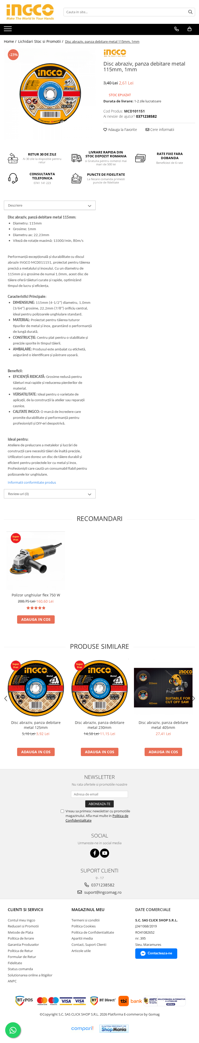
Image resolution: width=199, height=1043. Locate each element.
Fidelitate (15, 963)
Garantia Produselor (23, 944)
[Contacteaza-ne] (176, 29)
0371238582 (102, 884)
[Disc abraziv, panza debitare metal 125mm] (35, 688)
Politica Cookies (84, 926)
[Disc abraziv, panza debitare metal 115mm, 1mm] (50, 94)
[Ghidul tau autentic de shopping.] (82, 1029)
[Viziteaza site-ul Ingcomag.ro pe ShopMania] (114, 1029)
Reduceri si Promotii (23, 926)
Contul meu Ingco (21, 920)
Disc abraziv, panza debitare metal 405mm (163, 725)
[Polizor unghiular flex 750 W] (35, 560)
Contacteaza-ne (160, 953)
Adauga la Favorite (122, 129)
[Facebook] (94, 853)
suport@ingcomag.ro (102, 892)
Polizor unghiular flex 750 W (36, 595)
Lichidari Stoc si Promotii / (41, 41)
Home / (10, 41)
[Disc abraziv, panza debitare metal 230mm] (99, 688)
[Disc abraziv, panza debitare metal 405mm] (163, 688)
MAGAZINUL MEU (88, 909)
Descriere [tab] (15, 205)
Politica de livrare (21, 938)
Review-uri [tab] (18, 493)
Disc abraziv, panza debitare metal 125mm (36, 725)
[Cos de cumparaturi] (189, 29)
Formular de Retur (22, 956)
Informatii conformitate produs (32, 482)
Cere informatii (161, 129)
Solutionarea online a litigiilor (30, 975)
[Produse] (8, 30)
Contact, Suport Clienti (89, 944)
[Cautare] (190, 12)
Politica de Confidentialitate (93, 932)
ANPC (12, 981)
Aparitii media (82, 938)
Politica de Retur (20, 950)
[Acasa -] (30, 12)
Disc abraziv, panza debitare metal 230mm (99, 725)
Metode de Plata (20, 932)
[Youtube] (104, 853)
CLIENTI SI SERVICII (25, 909)
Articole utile (81, 950)
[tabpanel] (50, 94)
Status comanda (20, 969)
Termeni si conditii (86, 920)
